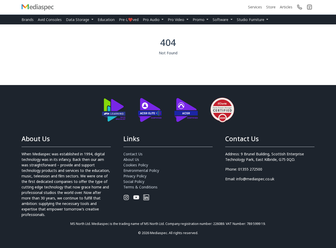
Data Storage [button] (78, 19)
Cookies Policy (135, 164)
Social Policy (133, 181)
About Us (131, 159)
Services (255, 6)
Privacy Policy (134, 175)
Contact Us (133, 153)
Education (106, 19)
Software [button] (221, 19)
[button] (309, 7)
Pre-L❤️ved (129, 19)
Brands (28, 19)
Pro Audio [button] (152, 19)
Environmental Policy (141, 170)
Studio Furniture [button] (251, 19)
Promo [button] (199, 19)
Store (271, 6)
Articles (286, 6)
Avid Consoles (50, 19)
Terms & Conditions (140, 186)
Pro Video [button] (176, 19)
